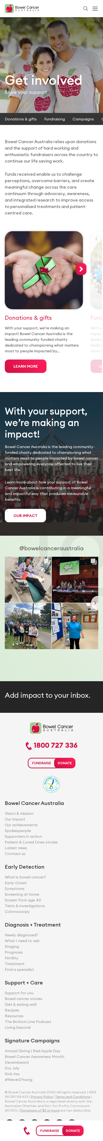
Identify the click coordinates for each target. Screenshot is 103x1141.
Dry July (12, 1068)
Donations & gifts (21, 119)
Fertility (11, 958)
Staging (12, 946)
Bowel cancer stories (23, 998)
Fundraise (49, 1131)
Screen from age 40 (23, 900)
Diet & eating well (20, 1004)
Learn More (25, 366)
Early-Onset (16, 882)
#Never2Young (18, 1079)
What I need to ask (22, 940)
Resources (14, 1015)
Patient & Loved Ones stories (31, 842)
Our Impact (25, 515)
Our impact (15, 819)
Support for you (19, 992)
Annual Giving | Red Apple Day (32, 1050)
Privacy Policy (42, 1097)
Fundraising (54, 119)
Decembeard (17, 1062)
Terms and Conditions (72, 1097)
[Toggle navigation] (95, 9)
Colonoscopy (17, 911)
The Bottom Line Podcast (28, 1021)
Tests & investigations (25, 905)
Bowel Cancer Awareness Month (34, 1056)
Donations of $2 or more (39, 1110)
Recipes (12, 1010)
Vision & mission (19, 813)
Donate (73, 1131)
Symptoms (14, 888)
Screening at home (22, 894)
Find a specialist (19, 969)
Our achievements (21, 824)
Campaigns (83, 119)
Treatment (14, 963)
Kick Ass (12, 1073)
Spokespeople (18, 830)
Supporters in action (23, 836)
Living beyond (17, 1027)
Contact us (15, 853)
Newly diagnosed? (21, 935)
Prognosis (14, 952)
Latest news (16, 847)
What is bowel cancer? (25, 877)
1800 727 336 (55, 746)
